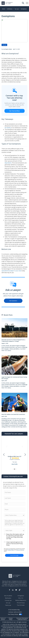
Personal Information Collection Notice (22, 619)
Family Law (8, 605)
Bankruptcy (8, 598)
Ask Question (13, 301)
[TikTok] (19, 590)
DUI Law (8, 602)
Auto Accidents (8, 595)
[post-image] (14, 328)
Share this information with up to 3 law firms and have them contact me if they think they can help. (15, 536)
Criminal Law (8, 600)
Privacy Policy (11, 550)
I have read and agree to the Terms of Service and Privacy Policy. (14, 543)
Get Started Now (14, 111)
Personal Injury (21, 602)
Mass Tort (20, 598)
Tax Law (16, 9)
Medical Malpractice (20, 600)
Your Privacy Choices (13, 614)
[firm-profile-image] (14, 447)
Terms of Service (20, 550)
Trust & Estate (21, 605)
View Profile (14, 464)
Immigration (21, 595)
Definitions (9, 9)
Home (3, 9)
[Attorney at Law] (7, 3)
